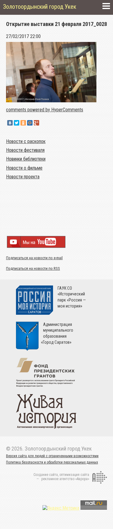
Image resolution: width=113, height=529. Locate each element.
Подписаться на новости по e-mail (34, 258)
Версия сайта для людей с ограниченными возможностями (52, 456)
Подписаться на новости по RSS (33, 268)
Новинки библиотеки (26, 159)
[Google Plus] (36, 123)
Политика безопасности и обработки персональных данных (52, 462)
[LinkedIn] (43, 123)
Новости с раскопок (26, 141)
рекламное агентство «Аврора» (65, 479)
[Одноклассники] (23, 123)
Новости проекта (22, 177)
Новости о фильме (24, 168)
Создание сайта (45, 475)
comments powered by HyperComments (44, 110)
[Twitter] (16, 123)
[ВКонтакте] (10, 123)
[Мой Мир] (30, 123)
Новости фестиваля (25, 150)
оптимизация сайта (74, 475)
